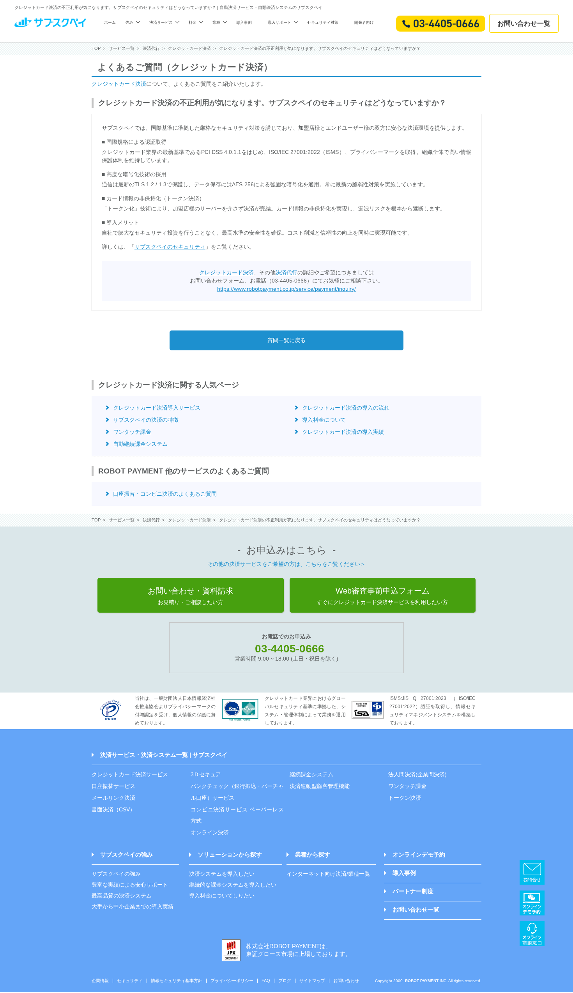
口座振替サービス (113, 786)
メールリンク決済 (113, 798)
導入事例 (244, 22)
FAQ (266, 981)
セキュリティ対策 (322, 22)
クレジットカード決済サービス (130, 774)
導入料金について (324, 420)
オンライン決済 (210, 832)
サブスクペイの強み (126, 854)
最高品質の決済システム (122, 895)
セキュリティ (130, 981)
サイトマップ (312, 981)
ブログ (284, 981)
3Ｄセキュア (206, 774)
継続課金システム (311, 774)
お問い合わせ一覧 (523, 23)
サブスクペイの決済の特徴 (146, 420)
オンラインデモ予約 (419, 854)
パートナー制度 (413, 891)
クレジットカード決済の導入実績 (343, 432)
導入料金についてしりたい (222, 895)
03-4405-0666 (289, 649)
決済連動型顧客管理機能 (320, 786)
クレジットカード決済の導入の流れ (345, 408)
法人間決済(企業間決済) (417, 774)
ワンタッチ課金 (132, 432)
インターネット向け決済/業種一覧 (328, 874)
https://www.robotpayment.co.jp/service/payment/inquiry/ (286, 289)
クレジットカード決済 (119, 84)
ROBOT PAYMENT (422, 981)
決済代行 (286, 272)
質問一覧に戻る (286, 340)
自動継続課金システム (140, 444)
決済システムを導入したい (222, 874)
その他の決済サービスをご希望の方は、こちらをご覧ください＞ (286, 564)
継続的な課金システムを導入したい (232, 885)
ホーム (110, 22)
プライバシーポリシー (231, 981)
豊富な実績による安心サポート (130, 885)
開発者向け (364, 22)
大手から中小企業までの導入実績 (132, 906)
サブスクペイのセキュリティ (169, 247)
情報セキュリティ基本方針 (176, 981)
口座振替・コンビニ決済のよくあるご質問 (165, 494)
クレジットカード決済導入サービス (156, 408)
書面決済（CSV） (113, 809)
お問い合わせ (346, 981)
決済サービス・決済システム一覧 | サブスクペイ (164, 754)
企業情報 (100, 981)
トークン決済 (404, 798)
